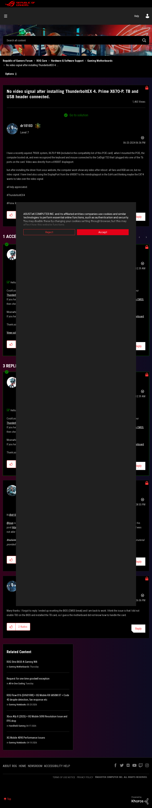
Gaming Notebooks (17, 704)
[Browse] (7, 16)
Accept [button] (102, 232)
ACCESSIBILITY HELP (57, 766)
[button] (11, 215)
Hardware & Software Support (67, 60)
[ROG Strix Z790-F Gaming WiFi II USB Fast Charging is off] (139, 237)
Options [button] (9, 73)
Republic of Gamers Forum (18, 60)
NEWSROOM (35, 766)
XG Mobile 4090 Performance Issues (26, 737)
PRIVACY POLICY (85, 777)
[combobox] (76, 40)
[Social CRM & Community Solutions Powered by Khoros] (140, 800)
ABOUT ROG (10, 766)
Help (136, 16)
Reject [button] (49, 232)
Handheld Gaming (17, 726)
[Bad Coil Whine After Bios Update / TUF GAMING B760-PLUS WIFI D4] (146, 237)
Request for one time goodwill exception (28, 678)
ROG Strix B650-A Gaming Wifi (22, 661)
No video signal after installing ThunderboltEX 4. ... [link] (32, 65)
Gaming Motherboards (100, 60)
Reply (138, 217)
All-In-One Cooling (17, 683)
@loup (10, 522)
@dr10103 (14, 514)
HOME (22, 766)
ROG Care (42, 60)
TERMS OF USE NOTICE (64, 777)
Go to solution (79, 115)
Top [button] (9, 798)
